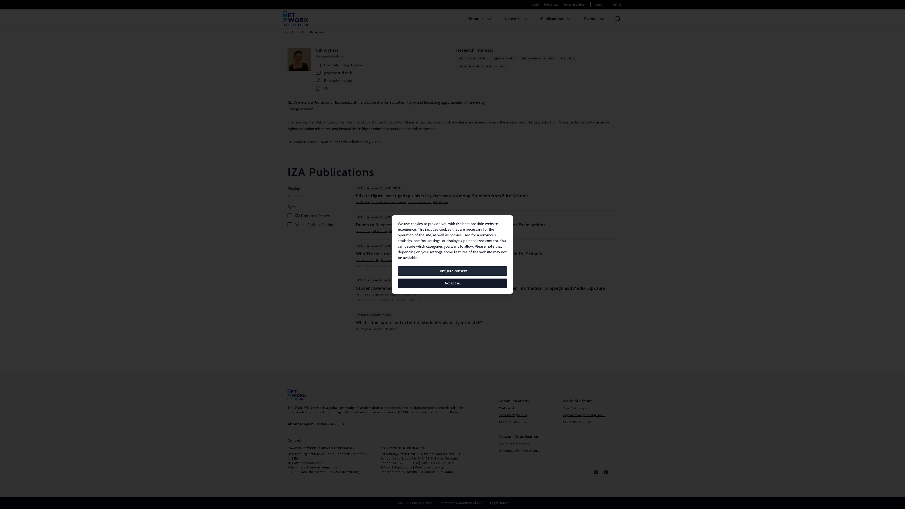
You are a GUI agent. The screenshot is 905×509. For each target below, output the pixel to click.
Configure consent (453, 271)
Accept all (452, 283)
